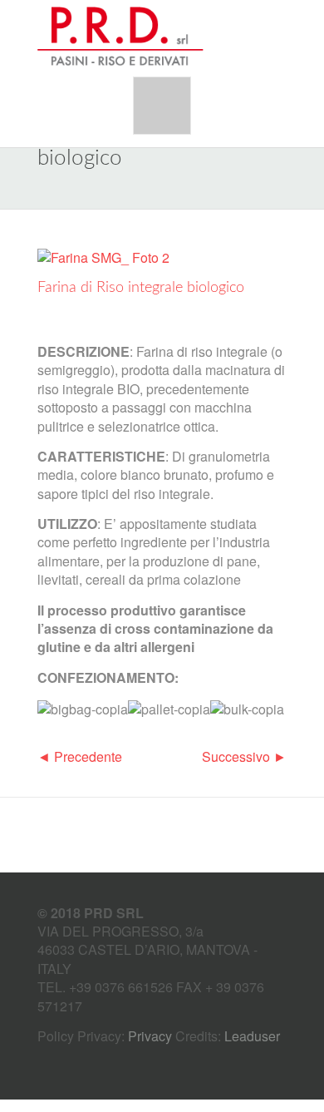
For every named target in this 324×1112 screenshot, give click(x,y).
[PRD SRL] (120, 36)
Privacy (150, 1035)
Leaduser (252, 1035)
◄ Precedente (79, 756)
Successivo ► (244, 756)
